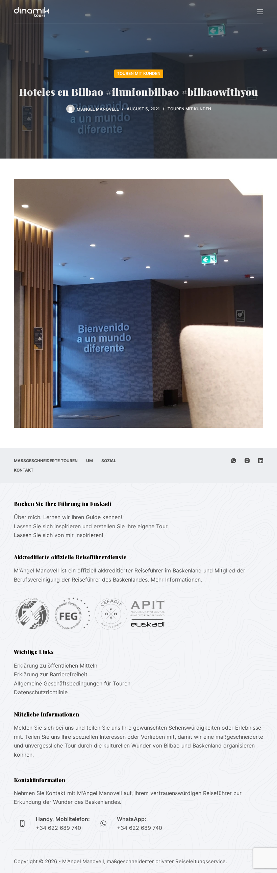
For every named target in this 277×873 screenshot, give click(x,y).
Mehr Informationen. (176, 579)
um (89, 460)
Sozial (108, 460)
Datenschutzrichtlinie (41, 692)
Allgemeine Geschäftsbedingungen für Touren (72, 683)
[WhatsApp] (233, 460)
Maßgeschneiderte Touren (46, 460)
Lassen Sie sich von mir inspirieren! (58, 535)
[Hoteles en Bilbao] (138, 302)
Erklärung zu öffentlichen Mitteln (55, 665)
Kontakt (23, 470)
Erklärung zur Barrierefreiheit (50, 674)
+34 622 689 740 (58, 827)
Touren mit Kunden (138, 73)
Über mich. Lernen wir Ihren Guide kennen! (68, 517)
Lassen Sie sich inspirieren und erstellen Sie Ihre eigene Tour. (91, 526)
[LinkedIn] (260, 460)
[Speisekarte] (260, 12)
